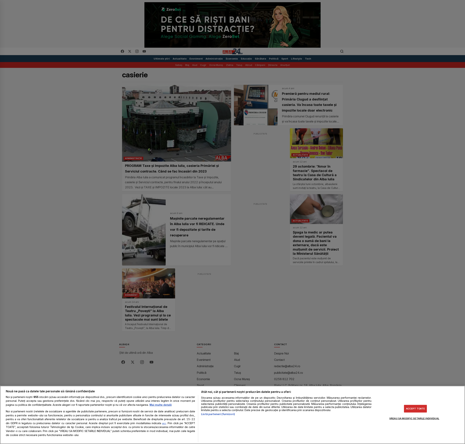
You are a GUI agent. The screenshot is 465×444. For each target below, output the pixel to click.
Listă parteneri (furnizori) (218, 414)
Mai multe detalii (160, 404)
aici (164, 423)
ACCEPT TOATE (415, 408)
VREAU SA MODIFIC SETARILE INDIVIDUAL (414, 418)
